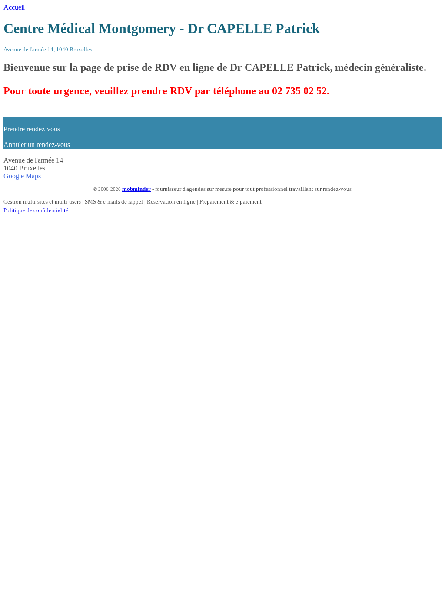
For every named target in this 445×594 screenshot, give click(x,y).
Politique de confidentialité (35, 210)
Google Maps (22, 176)
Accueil (14, 7)
